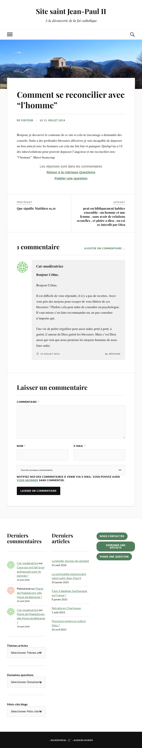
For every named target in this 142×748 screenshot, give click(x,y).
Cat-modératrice (27, 563)
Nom (21, 445)
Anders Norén (83, 740)
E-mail (79, 445)
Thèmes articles (17, 645)
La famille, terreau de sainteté (70, 561)
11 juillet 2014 (54, 120)
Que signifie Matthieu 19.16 (36, 208)
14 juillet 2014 (50, 354)
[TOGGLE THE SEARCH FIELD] (132, 34)
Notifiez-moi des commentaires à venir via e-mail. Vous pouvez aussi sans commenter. (68, 478)
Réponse (115, 354)
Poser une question (114, 556)
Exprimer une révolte (116, 546)
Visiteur (27, 120)
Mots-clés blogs (17, 704)
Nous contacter (112, 536)
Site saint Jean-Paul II (71, 11)
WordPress (58, 740)
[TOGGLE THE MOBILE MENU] (10, 34)
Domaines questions (20, 675)
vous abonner (27, 480)
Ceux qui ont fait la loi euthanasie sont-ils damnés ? (30, 571)
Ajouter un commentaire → (104, 248)
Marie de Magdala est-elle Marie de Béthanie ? (30, 593)
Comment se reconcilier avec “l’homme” (71, 99)
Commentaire (28, 401)
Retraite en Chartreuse (66, 608)
